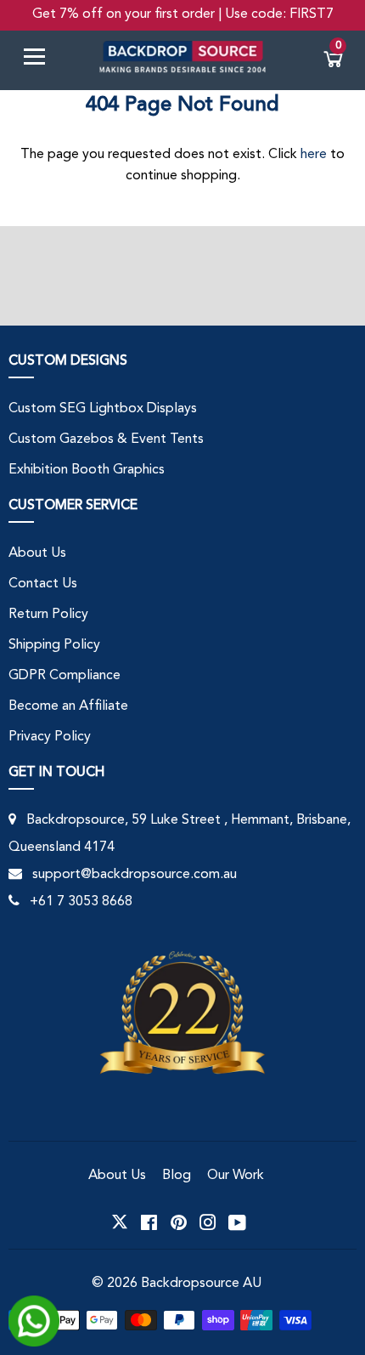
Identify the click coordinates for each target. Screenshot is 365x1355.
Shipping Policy (54, 645)
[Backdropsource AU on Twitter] (119, 1222)
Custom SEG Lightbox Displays (102, 409)
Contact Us (42, 584)
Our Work (235, 1175)
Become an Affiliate (68, 706)
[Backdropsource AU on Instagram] (207, 1222)
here (313, 155)
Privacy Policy (49, 737)
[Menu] (41, 60)
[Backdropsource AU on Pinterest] (179, 1222)
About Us (37, 553)
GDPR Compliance (64, 676)
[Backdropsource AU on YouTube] (237, 1222)
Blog (176, 1175)
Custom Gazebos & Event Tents (106, 439)
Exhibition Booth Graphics (86, 470)
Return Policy (48, 614)
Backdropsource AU (201, 1283)
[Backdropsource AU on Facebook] (149, 1222)
